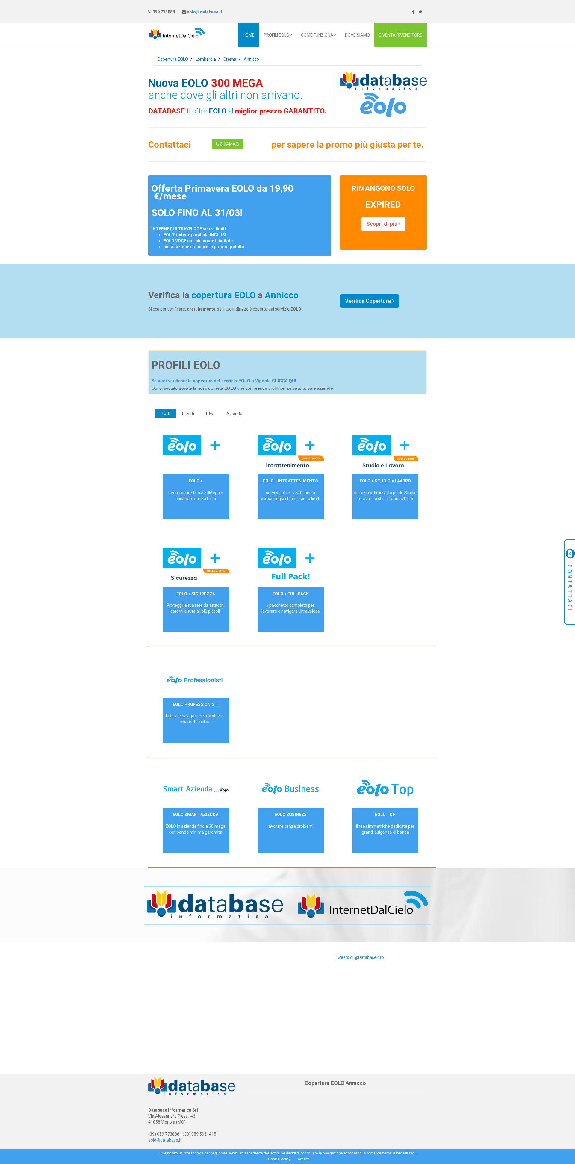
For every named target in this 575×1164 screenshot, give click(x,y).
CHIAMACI (229, 144)
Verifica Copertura (368, 301)
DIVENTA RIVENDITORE (400, 35)
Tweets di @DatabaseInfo (359, 957)
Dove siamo (357, 35)
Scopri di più (382, 224)
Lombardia (206, 59)
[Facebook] (413, 12)
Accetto (304, 1159)
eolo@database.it (204, 12)
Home (249, 35)
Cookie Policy (279, 1159)
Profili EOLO (276, 35)
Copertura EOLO (173, 59)
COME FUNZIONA (317, 35)
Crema (229, 59)
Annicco (251, 59)
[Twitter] (420, 12)
